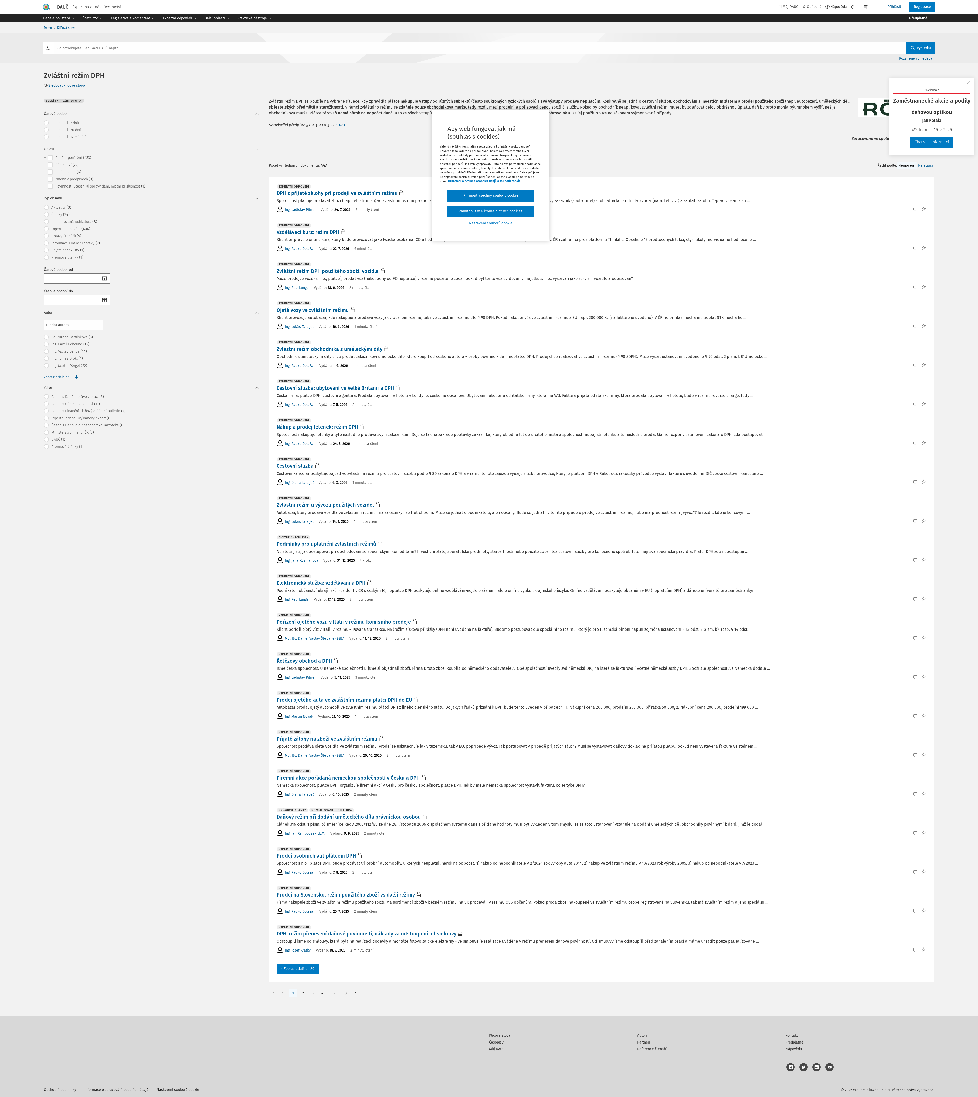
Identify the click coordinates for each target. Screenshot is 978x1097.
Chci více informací (932, 142)
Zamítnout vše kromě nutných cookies (491, 211)
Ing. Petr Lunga (297, 288)
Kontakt (791, 1035)
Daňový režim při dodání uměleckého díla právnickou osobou (349, 817)
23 (335, 993)
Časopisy (496, 1042)
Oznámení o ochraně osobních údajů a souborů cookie (484, 181)
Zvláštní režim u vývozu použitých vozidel (325, 505)
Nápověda (838, 7)
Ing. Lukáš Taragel (299, 327)
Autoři (642, 1035)
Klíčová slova (66, 28)
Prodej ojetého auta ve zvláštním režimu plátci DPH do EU (344, 700)
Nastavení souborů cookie (178, 1090)
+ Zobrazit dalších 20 (297, 969)
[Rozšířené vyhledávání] (48, 48)
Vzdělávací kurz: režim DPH (308, 232)
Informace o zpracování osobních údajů (116, 1090)
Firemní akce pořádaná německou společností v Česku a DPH (348, 778)
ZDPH (340, 125)
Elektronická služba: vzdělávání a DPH (321, 583)
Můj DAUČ (497, 1049)
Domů (48, 28)
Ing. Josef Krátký (298, 950)
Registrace (922, 7)
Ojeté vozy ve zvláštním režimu (313, 310)
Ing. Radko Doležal (299, 249)
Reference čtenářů (652, 1049)
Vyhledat (924, 48)
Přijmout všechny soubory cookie (490, 195)
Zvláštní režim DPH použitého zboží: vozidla (328, 271)
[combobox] (489, 48)
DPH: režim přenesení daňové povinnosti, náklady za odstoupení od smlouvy (366, 934)
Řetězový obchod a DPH (304, 661)
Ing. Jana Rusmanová (301, 560)
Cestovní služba (295, 466)
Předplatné (794, 1042)
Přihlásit (894, 7)
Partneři (643, 1042)
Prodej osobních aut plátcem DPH (316, 856)
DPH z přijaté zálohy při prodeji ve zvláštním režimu (337, 193)
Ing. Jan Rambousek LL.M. (305, 833)
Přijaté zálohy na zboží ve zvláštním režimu (327, 739)
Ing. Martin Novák (299, 716)
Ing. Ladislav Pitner (300, 210)
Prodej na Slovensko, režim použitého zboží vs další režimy (346, 895)
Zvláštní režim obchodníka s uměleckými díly (329, 349)
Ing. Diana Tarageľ (299, 482)
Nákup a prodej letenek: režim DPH (317, 427)
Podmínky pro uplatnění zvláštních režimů (326, 544)
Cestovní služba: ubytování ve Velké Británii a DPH (335, 388)
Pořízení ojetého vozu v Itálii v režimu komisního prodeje (344, 622)
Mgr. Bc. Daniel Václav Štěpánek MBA (314, 638)
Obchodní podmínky (60, 1090)
